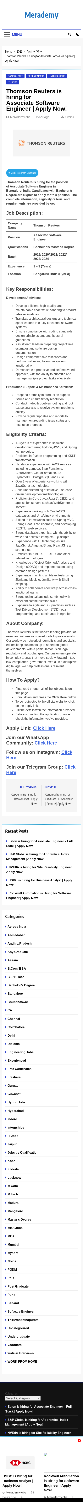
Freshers (14, 1077)
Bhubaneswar (18, 1002)
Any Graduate (18, 952)
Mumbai (13, 1244)
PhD (11, 1278)
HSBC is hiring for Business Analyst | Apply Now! (18, 1480)
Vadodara (15, 1345)
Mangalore (15, 1211)
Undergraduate (19, 1336)
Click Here (44, 728)
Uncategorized (18, 1328)
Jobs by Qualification (23, 1152)
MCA (11, 1236)
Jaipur (12, 1144)
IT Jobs (13, 82)
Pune (11, 1294)
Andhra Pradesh (20, 943)
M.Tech (13, 1194)
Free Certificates (19, 1069)
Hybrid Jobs (57, 76)
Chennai (14, 1018)
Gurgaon (14, 1085)
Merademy (41, 14)
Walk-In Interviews (21, 1353)
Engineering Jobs (21, 1052)
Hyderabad (16, 1110)
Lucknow (14, 1177)
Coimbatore (16, 1027)
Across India (17, 926)
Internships (16, 1127)
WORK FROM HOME (22, 1361)
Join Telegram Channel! (23, 173)
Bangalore (15, 76)
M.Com (13, 1186)
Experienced (36, 76)
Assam (13, 960)
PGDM (12, 1269)
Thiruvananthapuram (23, 1320)
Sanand (13, 1303)
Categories (11, 1393)
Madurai (13, 1202)
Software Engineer (21, 1311)
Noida (12, 1261)
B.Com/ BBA (17, 968)
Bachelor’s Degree (21, 985)
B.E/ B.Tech (16, 977)
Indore (12, 1119)
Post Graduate (18, 1286)
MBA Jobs (15, 1228)
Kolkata (13, 1169)
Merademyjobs (20, 117)
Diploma (14, 1044)
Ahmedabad (16, 935)
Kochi (12, 1161)
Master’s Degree (19, 1219)
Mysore (13, 1253)
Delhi (11, 1035)
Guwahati (14, 1094)
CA (10, 1010)
